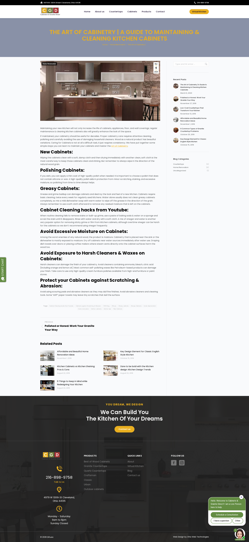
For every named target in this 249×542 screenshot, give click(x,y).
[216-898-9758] (59, 469)
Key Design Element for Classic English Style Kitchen (139, 353)
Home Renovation (49, 64)
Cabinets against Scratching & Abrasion (88, 306)
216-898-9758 (203, 2)
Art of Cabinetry (119, 145)
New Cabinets (117, 309)
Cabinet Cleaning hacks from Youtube (61, 306)
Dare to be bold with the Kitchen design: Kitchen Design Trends (137, 368)
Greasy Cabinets (136, 306)
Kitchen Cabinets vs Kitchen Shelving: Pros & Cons (76, 368)
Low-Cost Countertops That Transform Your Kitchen (191, 109)
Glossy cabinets (124, 306)
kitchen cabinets (96, 309)
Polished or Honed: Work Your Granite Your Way (192, 98)
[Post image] (47, 356)
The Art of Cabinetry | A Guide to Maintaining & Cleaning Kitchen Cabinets (193, 87)
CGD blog (106, 306)
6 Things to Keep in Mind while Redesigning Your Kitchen (72, 383)
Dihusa (114, 306)
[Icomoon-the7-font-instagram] (182, 462)
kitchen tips (107, 309)
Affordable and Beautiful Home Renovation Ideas (72, 353)
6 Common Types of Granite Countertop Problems (192, 129)
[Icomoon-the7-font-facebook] (174, 462)
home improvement (150, 306)
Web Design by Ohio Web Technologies (191, 537)
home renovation (83, 309)
